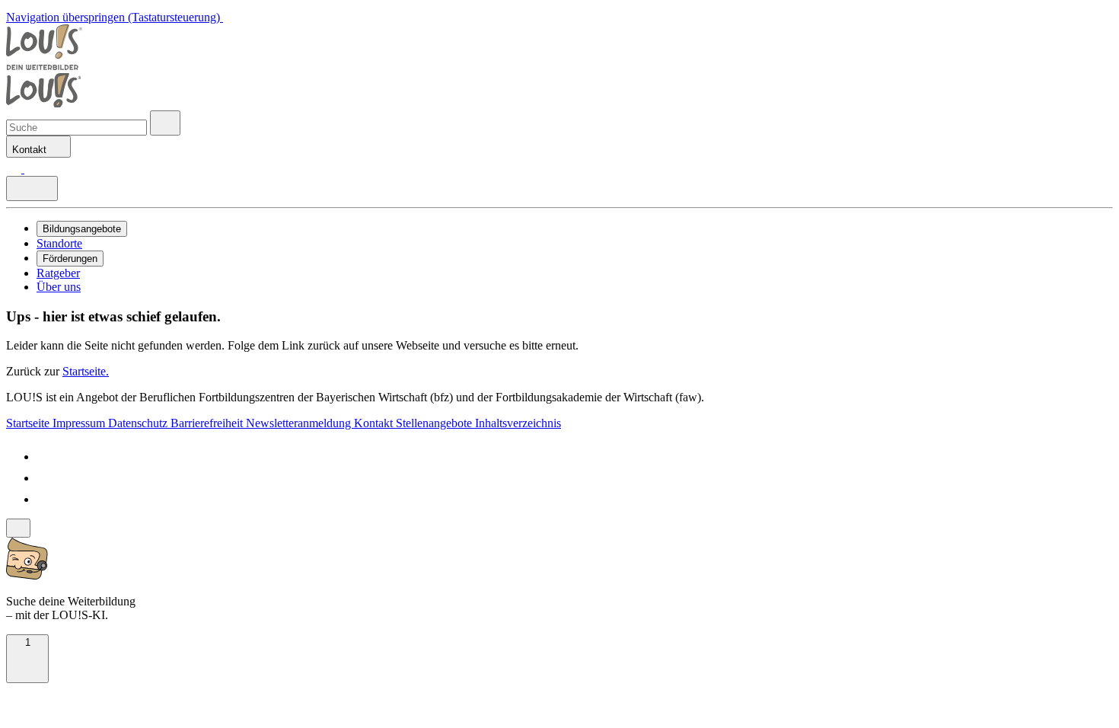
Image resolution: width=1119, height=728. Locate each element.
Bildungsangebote (82, 229)
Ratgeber (58, 273)
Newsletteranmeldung (300, 423)
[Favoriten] (15, 168)
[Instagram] (46, 499)
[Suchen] (32, 168)
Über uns (59, 286)
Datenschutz (139, 423)
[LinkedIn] (46, 477)
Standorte (59, 243)
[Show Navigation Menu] (32, 188)
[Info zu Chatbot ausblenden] (18, 528)
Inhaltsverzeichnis (518, 423)
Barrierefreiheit (208, 423)
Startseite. (85, 371)
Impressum (80, 423)
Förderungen (70, 258)
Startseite (29, 423)
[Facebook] (46, 456)
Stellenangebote (435, 423)
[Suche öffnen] (165, 123)
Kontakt (375, 423)
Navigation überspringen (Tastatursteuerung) (114, 17)
